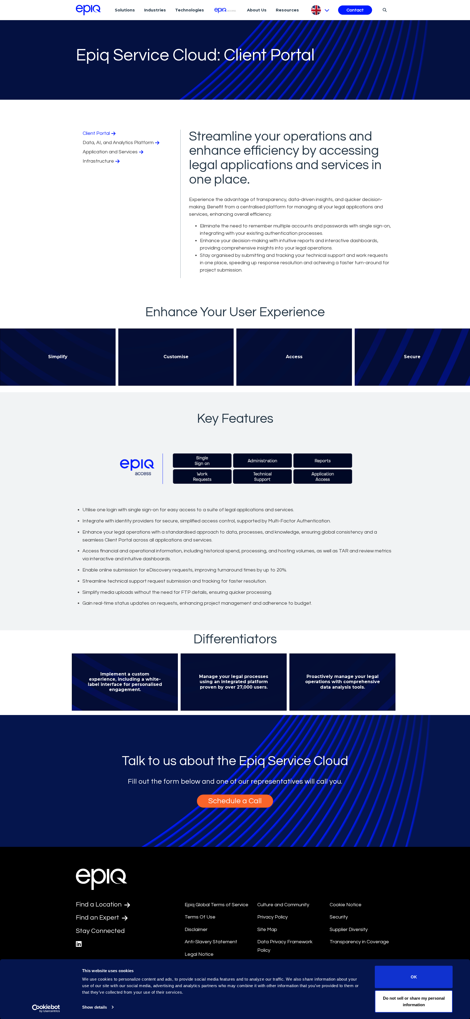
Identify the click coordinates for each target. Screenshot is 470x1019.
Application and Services (110, 151)
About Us (257, 10)
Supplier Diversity (349, 929)
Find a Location (99, 904)
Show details (94, 1007)
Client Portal (96, 133)
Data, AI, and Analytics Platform (118, 142)
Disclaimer (196, 929)
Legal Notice (199, 954)
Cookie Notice (345, 904)
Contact (355, 10)
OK (414, 977)
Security (339, 917)
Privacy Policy (272, 917)
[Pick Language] (319, 10)
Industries (155, 10)
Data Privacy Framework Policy (285, 946)
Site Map (267, 929)
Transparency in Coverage (359, 941)
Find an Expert (98, 917)
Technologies (189, 10)
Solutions (125, 10)
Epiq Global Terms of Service (216, 904)
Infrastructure (98, 161)
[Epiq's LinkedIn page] (79, 944)
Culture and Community (283, 904)
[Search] (384, 10)
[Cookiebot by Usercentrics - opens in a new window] (46, 1008)
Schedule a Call (235, 801)
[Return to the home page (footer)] (88, 10)
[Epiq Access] (226, 10)
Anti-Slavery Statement (211, 941)
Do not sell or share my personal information (414, 1001)
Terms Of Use (200, 917)
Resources (287, 10)
